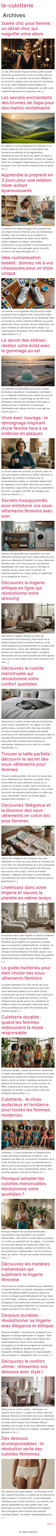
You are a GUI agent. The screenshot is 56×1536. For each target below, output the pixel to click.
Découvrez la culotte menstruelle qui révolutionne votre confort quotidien (22, 675)
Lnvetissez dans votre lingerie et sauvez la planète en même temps (26, 893)
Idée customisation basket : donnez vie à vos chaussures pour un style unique (27, 265)
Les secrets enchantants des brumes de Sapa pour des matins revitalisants (27, 103)
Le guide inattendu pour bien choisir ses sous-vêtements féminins (26, 973)
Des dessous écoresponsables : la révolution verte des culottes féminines (22, 1446)
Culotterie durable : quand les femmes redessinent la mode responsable (22, 1024)
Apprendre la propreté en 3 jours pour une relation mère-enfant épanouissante (27, 182)
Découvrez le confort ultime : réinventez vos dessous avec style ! (24, 1366)
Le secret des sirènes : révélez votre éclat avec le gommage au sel (25, 345)
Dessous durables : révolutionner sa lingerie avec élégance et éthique (27, 1320)
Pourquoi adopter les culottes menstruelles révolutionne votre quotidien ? (23, 1186)
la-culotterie (17, 5)
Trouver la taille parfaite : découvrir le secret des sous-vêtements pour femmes (26, 761)
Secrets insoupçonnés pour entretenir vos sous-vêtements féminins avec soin (27, 508)
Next (51, 1523)
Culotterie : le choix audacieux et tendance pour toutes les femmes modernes (25, 1107)
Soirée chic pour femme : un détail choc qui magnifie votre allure (26, 28)
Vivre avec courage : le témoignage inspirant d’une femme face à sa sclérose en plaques (24, 425)
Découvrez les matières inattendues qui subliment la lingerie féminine (25, 1271)
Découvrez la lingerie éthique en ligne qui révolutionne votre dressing (23, 590)
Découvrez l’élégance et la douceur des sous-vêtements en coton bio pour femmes (26, 812)
